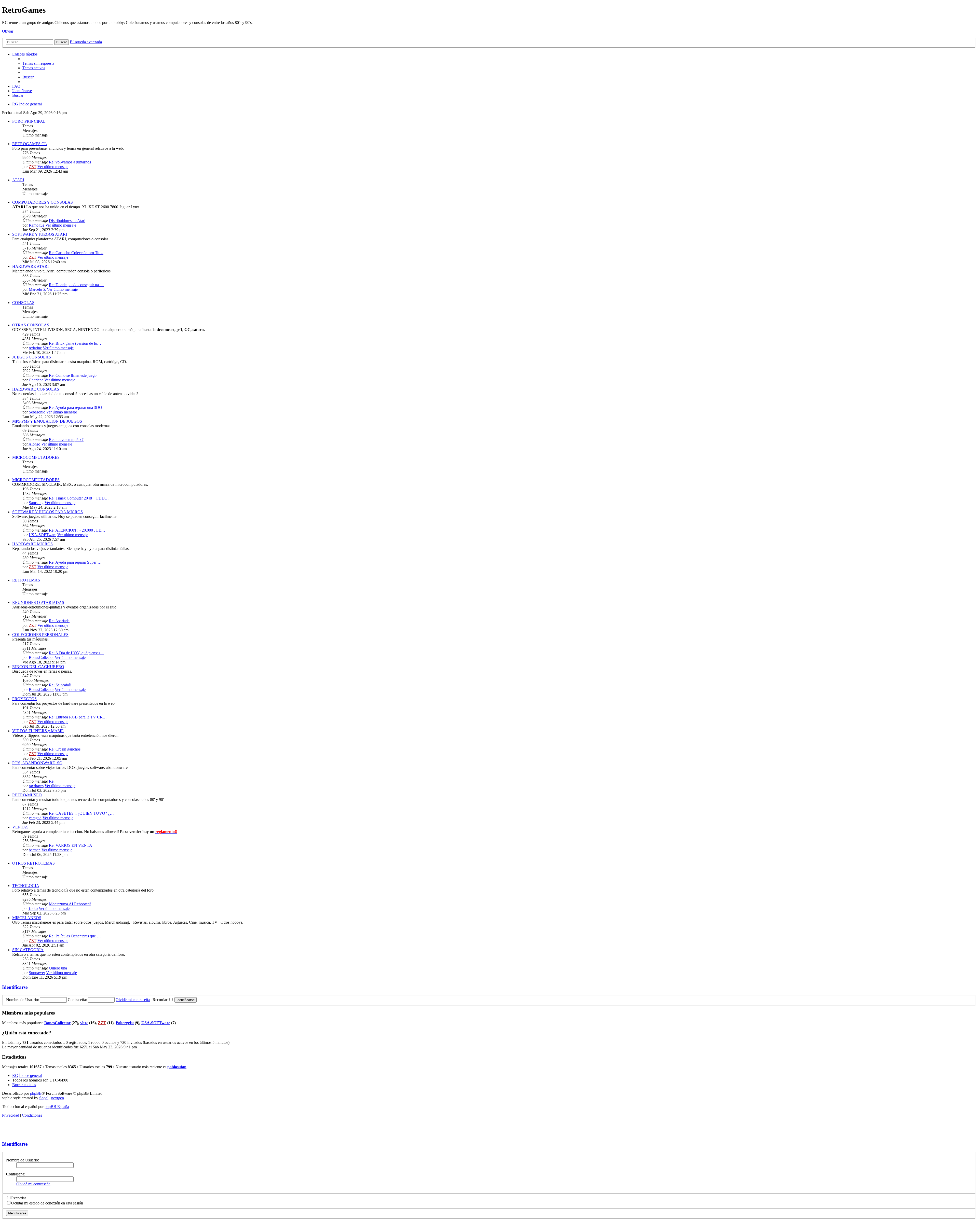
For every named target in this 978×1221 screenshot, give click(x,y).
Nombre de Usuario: (22, 1160)
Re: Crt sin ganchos (64, 749)
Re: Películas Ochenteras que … (75, 936)
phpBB (36, 1093)
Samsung (36, 503)
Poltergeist (125, 1023)
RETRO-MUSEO (27, 795)
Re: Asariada (59, 621)
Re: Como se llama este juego (73, 375)
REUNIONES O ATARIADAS (38, 602)
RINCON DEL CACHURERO (38, 666)
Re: (52, 781)
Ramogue (36, 225)
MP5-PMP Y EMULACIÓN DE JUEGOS (47, 421)
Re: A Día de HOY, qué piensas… (76, 653)
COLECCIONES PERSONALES (40, 634)
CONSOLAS (23, 302)
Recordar (160, 999)
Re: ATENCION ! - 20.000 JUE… (77, 530)
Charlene (36, 380)
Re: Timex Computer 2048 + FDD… (79, 498)
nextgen (57, 1098)
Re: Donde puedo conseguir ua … (76, 285)
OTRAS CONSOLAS (30, 325)
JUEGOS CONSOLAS (31, 357)
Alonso (34, 444)
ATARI (18, 180)
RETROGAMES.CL (29, 144)
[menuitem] (38, 63)
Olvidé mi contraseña (133, 999)
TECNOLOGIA (25, 885)
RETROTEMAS (26, 580)
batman (34, 850)
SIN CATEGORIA (28, 950)
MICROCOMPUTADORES (36, 457)
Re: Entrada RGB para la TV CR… (78, 717)
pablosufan (176, 1067)
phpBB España (57, 1106)
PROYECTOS (24, 699)
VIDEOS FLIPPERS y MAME (38, 731)
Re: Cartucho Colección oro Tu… (76, 253)
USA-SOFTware (42, 535)
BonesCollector (41, 657)
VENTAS (20, 827)
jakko (33, 908)
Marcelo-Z (37, 289)
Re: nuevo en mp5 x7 (66, 439)
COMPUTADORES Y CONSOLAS (42, 202)
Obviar (7, 31)
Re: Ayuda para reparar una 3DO (75, 407)
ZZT (32, 166)
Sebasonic (37, 412)
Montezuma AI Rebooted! (70, 904)
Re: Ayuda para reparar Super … (75, 562)
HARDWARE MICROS (32, 544)
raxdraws (36, 786)
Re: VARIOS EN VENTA (70, 845)
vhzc (84, 1023)
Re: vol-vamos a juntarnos (70, 162)
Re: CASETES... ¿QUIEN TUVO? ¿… (81, 813)
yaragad (35, 818)
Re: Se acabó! (60, 685)
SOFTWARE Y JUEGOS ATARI (39, 234)
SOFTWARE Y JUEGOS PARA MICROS (47, 512)
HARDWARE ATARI (30, 266)
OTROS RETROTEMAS (33, 863)
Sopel (43, 1098)
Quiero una (58, 968)
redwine (35, 348)
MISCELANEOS (26, 917)
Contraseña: (15, 1174)
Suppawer (37, 972)
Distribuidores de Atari (67, 220)
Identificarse (15, 987)
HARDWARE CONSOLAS (35, 389)
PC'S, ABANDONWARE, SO (37, 763)
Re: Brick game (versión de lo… (75, 343)
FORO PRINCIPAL (29, 121)
